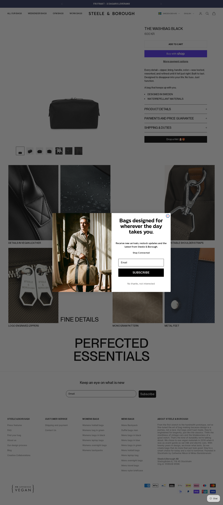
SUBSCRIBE (141, 273)
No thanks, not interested (141, 283)
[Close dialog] (167, 216)
